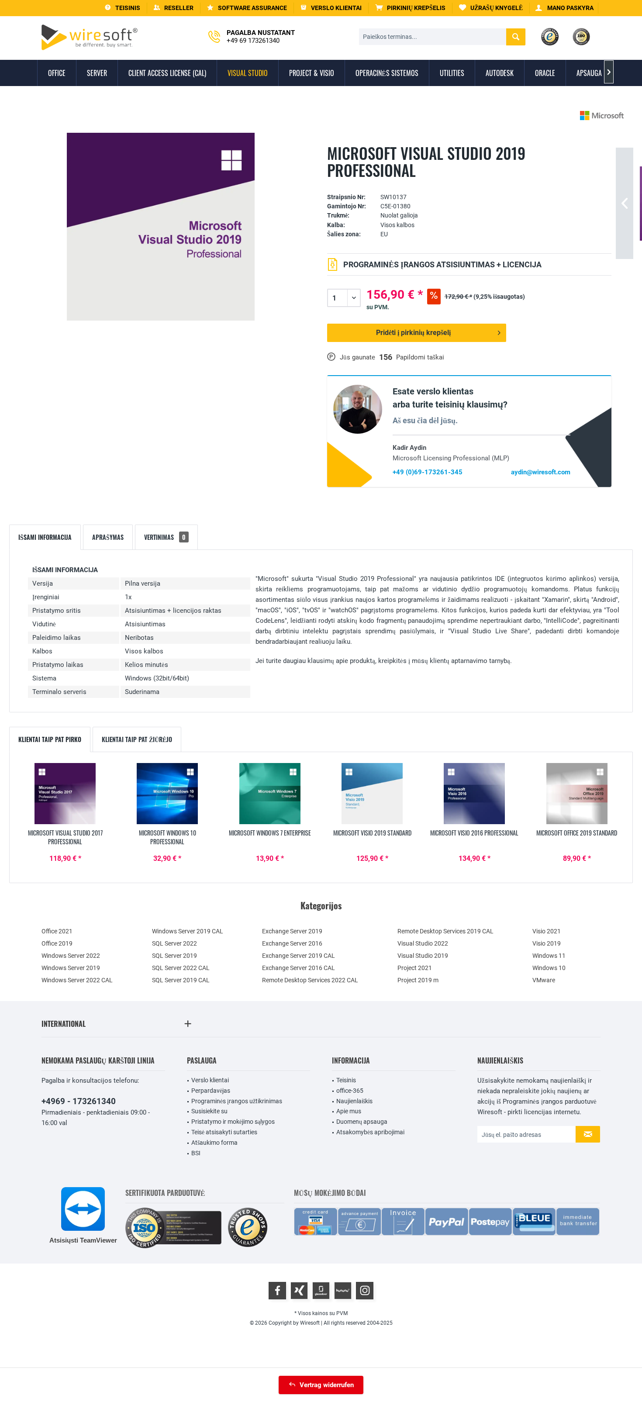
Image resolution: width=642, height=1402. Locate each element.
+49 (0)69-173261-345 (428, 472)
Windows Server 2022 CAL (77, 980)
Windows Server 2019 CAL (187, 931)
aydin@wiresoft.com (540, 472)
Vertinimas (165, 537)
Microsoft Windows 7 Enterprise (270, 833)
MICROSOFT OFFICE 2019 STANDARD (576, 833)
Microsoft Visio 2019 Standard (372, 833)
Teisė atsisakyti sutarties (224, 1132)
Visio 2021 (546, 931)
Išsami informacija (45, 537)
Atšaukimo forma (214, 1142)
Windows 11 (549, 955)
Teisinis (346, 1080)
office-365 (349, 1090)
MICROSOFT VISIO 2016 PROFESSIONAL (474, 833)
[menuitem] (410, 8)
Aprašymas (108, 537)
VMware (543, 980)
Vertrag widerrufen (327, 1385)
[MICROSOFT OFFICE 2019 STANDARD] (576, 793)
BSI (195, 1153)
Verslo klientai (210, 1080)
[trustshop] (247, 1228)
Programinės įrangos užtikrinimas (236, 1101)
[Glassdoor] (321, 1290)
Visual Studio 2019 (422, 955)
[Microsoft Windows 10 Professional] (167, 793)
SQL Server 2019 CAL (181, 980)
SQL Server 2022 (174, 943)
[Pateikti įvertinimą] (469, 183)
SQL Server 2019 (174, 955)
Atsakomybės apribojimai (370, 1132)
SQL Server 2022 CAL (181, 967)
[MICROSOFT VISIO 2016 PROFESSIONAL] (474, 793)
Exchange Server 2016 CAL (298, 967)
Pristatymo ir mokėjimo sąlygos (233, 1121)
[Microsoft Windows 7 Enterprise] (269, 793)
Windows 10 (549, 967)
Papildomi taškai (420, 357)
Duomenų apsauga (361, 1121)
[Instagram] (364, 1290)
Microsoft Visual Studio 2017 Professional (65, 837)
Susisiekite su (209, 1111)
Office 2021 (56, 931)
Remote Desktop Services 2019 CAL (445, 931)
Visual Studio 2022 (422, 943)
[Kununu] (343, 1290)
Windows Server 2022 (70, 955)
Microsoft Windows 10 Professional (167, 837)
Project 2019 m (417, 980)
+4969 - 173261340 (78, 1101)
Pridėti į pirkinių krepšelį (413, 332)
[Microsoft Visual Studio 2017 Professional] (65, 793)
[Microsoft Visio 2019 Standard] (372, 793)
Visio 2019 (546, 943)
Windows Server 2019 (70, 967)
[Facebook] (277, 1290)
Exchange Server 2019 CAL (298, 955)
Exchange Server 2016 (292, 943)
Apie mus (348, 1111)
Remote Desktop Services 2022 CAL (310, 980)
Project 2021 (414, 967)
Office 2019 (56, 943)
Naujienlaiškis (354, 1101)
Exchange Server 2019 (292, 931)
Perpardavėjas (210, 1090)
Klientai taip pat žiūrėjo (137, 739)
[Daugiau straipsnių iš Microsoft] (602, 115)
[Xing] (299, 1290)
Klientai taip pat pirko (49, 739)
